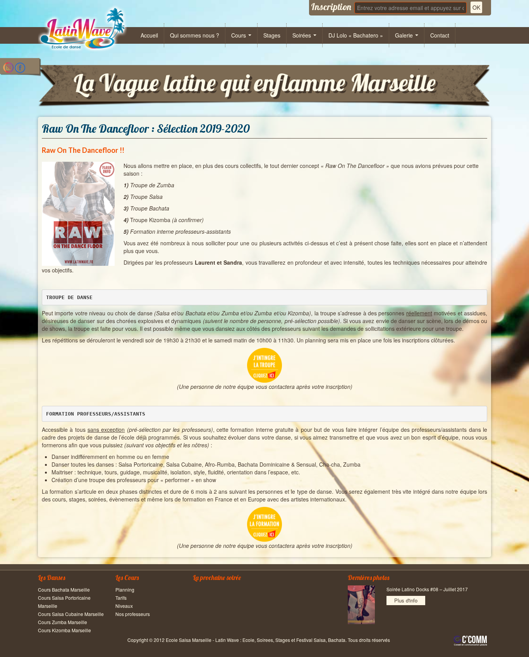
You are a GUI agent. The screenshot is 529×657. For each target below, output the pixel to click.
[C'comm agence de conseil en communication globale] (470, 640)
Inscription (331, 6)
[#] (82, 28)
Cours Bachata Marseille (64, 589)
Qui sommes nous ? (194, 35)
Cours (239, 35)
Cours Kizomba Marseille (64, 630)
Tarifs (121, 597)
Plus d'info (405, 600)
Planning (124, 589)
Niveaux (124, 605)
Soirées (302, 35)
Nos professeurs (132, 614)
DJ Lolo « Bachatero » (355, 35)
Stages (271, 35)
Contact (439, 35)
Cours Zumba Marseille (62, 622)
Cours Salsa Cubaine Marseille (71, 614)
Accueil (149, 35)
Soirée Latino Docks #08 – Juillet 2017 (427, 589)
